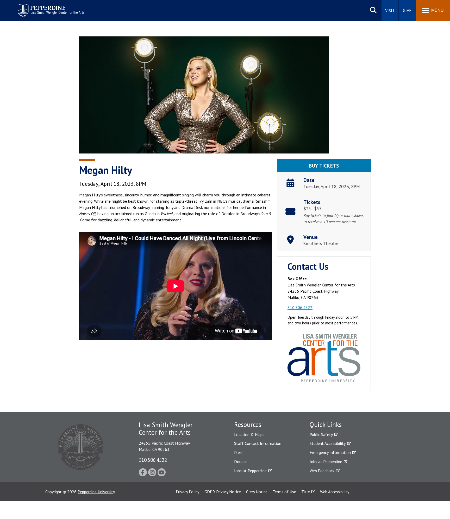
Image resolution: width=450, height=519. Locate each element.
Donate (240, 461)
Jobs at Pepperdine (250, 470)
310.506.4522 (300, 307)
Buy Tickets (324, 165)
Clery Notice (256, 491)
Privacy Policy (187, 491)
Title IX (308, 491)
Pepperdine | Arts (31, 5)
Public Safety (321, 434)
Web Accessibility (334, 491)
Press (238, 452)
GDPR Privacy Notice (222, 491)
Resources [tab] (247, 424)
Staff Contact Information (257, 443)
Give (407, 10)
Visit (390, 10)
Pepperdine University (96, 491)
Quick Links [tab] (326, 424)
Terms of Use (284, 491)
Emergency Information (330, 452)
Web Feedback (322, 470)
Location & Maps (249, 434)
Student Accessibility (328, 443)
